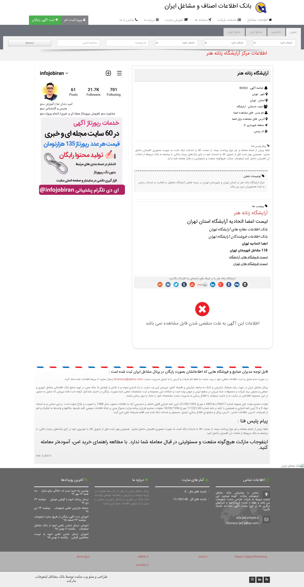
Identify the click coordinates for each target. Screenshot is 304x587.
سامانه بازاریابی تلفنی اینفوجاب (61, 510)
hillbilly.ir (143, 557)
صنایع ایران (256, 32)
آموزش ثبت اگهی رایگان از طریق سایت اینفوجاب (61, 518)
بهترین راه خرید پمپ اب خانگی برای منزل (61, 492)
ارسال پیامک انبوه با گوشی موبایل (61, 501)
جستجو (30, 42)
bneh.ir (203, 557)
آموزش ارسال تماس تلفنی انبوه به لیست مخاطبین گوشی (61, 536)
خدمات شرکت (227, 20)
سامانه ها (201, 20)
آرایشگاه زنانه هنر (251, 213)
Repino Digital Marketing (251, 557)
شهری (293, 32)
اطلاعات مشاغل (257, 20)
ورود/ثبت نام (73, 20)
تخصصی (276, 32)
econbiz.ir (142, 565)
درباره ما (149, 20)
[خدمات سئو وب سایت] (81, 197)
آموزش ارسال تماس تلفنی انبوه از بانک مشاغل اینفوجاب (61, 527)
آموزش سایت (174, 20)
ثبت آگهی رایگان (43, 20)
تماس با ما (127, 20)
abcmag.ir (83, 557)
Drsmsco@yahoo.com (128, 379)
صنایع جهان (234, 32)
